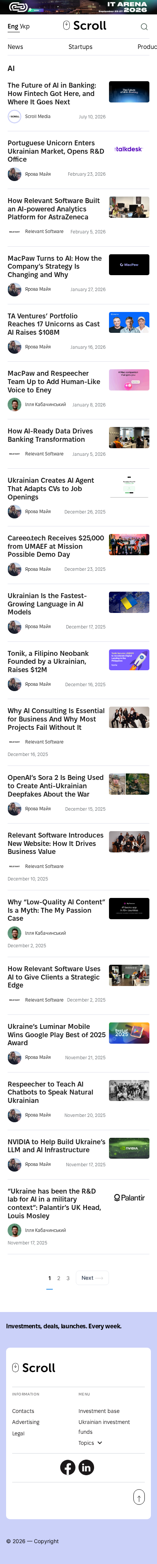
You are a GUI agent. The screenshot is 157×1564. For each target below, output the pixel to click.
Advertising (25, 1422)
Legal (18, 1433)
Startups (81, 47)
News (15, 47)
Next (88, 1277)
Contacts (23, 1411)
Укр (25, 26)
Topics (86, 1443)
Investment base (99, 1411)
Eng (14, 26)
